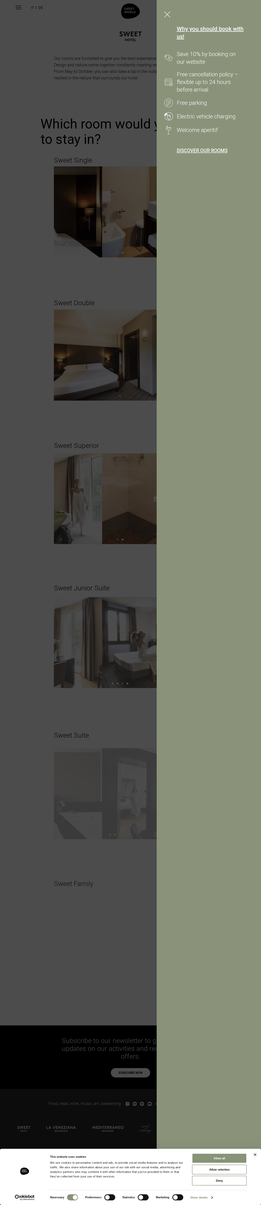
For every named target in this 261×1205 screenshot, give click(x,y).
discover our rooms (202, 150)
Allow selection (219, 1169)
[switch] (109, 1197)
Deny (219, 1180)
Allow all (219, 1158)
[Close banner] (255, 1154)
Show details (199, 1197)
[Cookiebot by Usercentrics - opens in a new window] (24, 1197)
